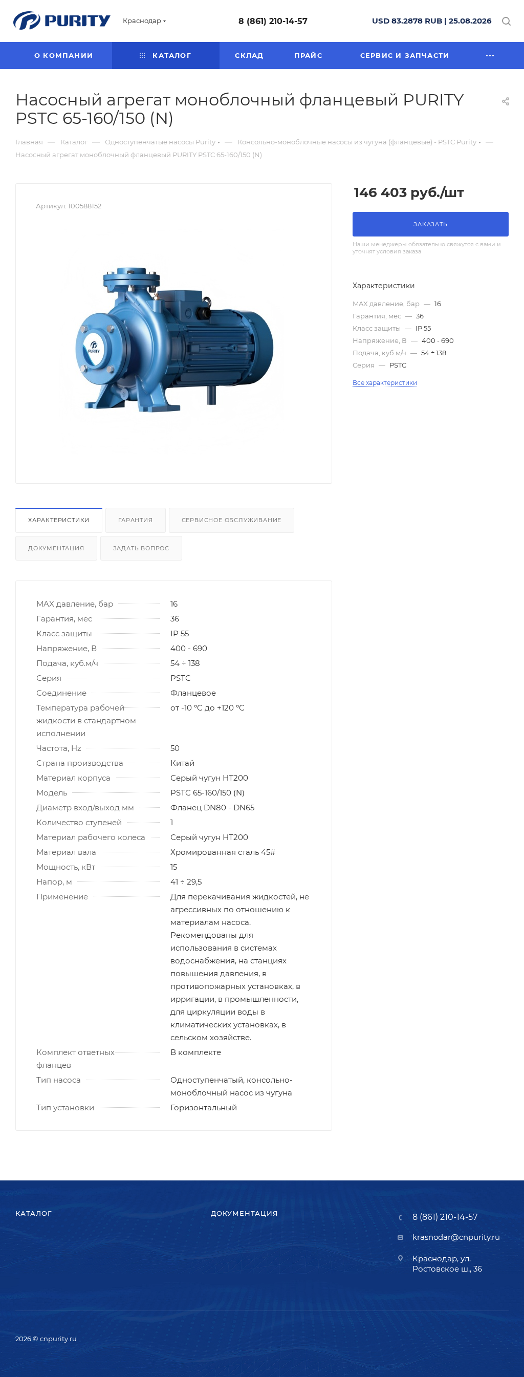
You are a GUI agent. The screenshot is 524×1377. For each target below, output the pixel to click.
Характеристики (59, 520)
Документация (56, 548)
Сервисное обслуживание (232, 520)
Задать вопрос (141, 548)
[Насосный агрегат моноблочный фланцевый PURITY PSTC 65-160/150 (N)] (174, 339)
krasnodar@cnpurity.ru (456, 1237)
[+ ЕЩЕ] (490, 55)
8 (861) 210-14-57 (273, 21)
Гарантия (135, 520)
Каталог (33, 1213)
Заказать (430, 224)
